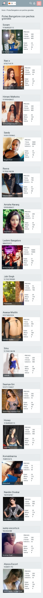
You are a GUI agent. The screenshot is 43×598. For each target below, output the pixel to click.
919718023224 (8, 315)
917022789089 (9, 279)
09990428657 (9, 207)
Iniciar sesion (34, 3)
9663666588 (7, 531)
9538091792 (8, 567)
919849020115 (8, 28)
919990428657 (8, 100)
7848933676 (7, 459)
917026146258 (8, 171)
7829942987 (8, 495)
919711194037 (8, 387)
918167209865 (9, 136)
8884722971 (7, 243)
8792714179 (8, 64)
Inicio (4, 10)
